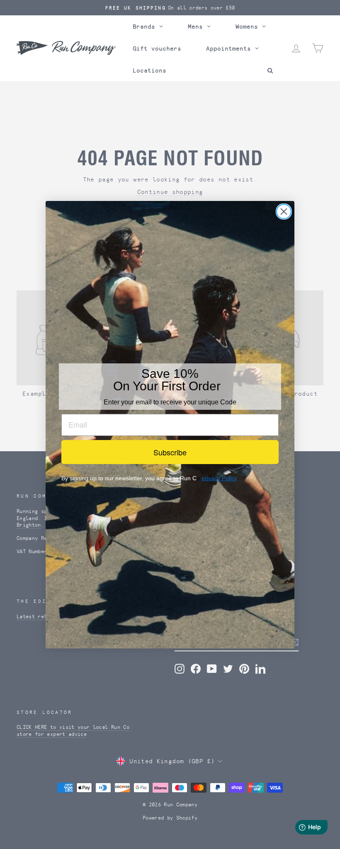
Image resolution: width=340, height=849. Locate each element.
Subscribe (170, 452)
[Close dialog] (284, 211)
